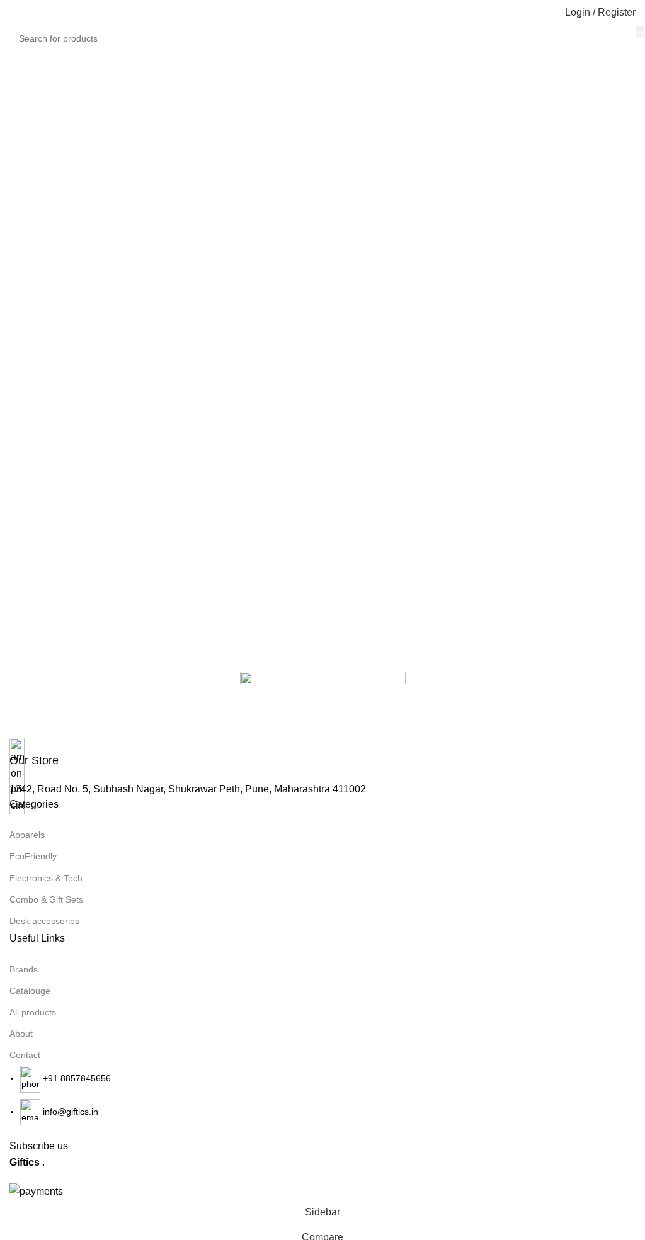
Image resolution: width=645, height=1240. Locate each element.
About (21, 1034)
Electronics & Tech (46, 878)
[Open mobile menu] (14, 12)
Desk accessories (44, 921)
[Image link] (323, 704)
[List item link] (322, 1095)
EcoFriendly (33, 856)
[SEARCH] (640, 31)
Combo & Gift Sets (46, 899)
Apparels (27, 835)
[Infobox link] (322, 753)
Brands (23, 969)
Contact (24, 1055)
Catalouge (29, 991)
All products (32, 1012)
